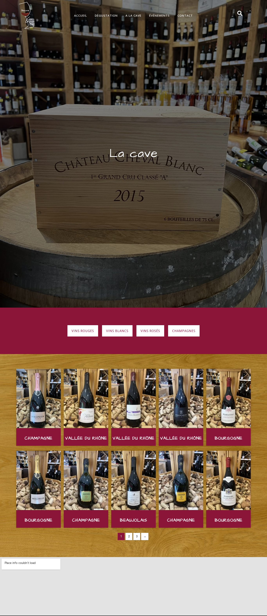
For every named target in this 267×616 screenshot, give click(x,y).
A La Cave (133, 15)
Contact (185, 15)
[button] (82, 330)
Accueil (80, 15)
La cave (133, 153)
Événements (159, 15)
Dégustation (106, 15)
